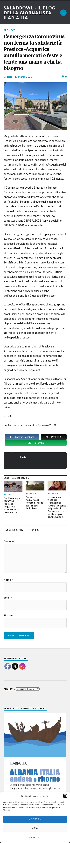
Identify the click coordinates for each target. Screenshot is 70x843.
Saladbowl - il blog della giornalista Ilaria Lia (30, 12)
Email (8, 597)
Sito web (9, 615)
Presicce (9, 30)
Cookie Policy (33, 837)
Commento (11, 541)
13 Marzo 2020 (23, 76)
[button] (65, 796)
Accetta (35, 819)
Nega (35, 828)
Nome (8, 579)
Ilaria (9, 76)
